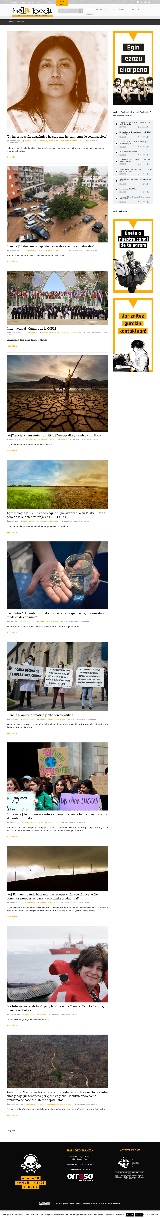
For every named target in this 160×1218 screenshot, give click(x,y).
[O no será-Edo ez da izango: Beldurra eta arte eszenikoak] (116, 198)
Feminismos (53, 141)
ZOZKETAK (90, 14)
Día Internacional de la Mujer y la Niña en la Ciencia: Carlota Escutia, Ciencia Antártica (55, 1008)
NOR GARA (13, 2)
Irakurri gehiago (150, 1214)
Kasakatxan (29, 1014)
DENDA (22, 2)
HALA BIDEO (109, 10)
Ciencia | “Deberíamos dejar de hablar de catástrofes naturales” (50, 246)
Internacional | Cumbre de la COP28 (31, 328)
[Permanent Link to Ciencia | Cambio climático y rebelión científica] (57, 676)
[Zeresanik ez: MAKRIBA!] (116, 189)
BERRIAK (89, 10)
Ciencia (51, 250)
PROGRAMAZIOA (133, 10)
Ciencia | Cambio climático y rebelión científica (40, 715)
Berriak (44, 141)
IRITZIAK (99, 10)
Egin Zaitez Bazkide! (62, 3)
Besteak (52, 333)
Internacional (65, 141)
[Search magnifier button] (81, 11)
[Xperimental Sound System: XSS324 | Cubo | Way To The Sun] (116, 161)
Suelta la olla (30, 141)
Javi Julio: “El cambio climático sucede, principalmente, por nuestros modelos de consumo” (55, 615)
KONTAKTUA (41, 2)
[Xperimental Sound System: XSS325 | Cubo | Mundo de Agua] (116, 143)
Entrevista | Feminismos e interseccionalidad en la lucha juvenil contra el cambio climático (57, 816)
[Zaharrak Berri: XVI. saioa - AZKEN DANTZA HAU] (116, 180)
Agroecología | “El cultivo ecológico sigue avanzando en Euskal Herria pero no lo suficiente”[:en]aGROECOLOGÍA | (56, 515)
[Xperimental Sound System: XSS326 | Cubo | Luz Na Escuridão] (116, 124)
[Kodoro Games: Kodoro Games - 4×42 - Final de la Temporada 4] (116, 133)
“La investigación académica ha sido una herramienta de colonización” (57, 136)
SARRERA (51, 2)
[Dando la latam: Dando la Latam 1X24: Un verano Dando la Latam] (116, 171)
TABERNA (30, 2)
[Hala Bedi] (32, 12)
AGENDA (121, 10)
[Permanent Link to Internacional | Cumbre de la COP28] (57, 298)
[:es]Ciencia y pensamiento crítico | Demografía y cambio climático (54, 435)
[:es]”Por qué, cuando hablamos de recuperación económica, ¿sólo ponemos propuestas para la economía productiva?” (52, 896)
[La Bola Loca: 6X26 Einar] (116, 152)
